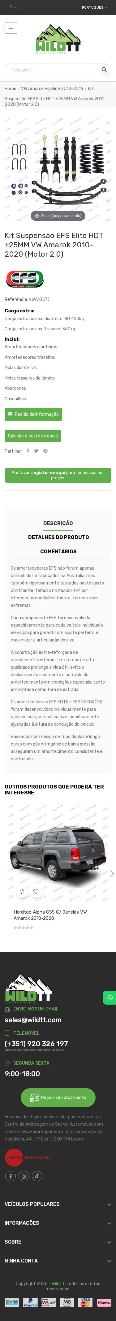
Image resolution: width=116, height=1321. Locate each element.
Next (110, 873)
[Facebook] (10, 1176)
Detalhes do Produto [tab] (58, 537)
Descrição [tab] (58, 523)
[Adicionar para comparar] (22, 892)
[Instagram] (24, 1176)
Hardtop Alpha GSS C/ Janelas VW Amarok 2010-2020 (50, 915)
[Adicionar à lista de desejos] (36, 892)
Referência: (16, 299)
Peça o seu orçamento (62, 1097)
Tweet (36, 451)
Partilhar (28, 451)
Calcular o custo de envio (33, 436)
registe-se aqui (48, 472)
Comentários (58, 551)
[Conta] (12, 7)
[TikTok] (37, 1176)
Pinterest (45, 451)
